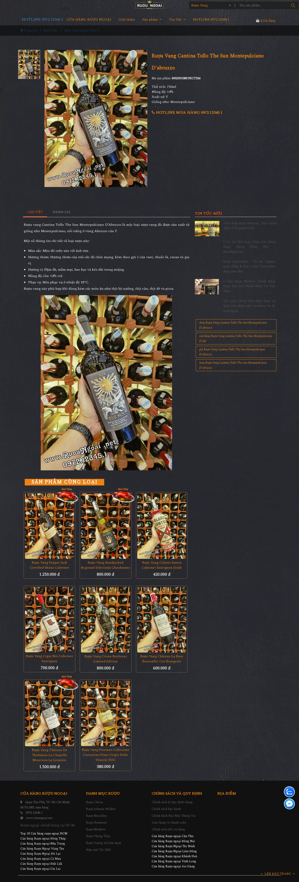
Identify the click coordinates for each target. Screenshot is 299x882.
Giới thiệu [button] (127, 19)
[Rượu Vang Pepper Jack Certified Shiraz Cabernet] (49, 526)
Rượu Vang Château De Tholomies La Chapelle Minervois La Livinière (49, 755)
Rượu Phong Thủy (98, 836)
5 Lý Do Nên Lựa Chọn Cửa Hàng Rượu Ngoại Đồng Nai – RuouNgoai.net (249, 247)
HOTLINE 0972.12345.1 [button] (211, 19)
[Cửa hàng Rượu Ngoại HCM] (149, 4)
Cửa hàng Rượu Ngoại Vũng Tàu (42, 848)
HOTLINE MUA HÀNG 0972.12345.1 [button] (188, 112)
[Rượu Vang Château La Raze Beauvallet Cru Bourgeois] (161, 620)
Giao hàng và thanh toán (169, 822)
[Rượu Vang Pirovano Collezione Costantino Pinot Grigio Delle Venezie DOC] (105, 713)
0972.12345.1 (34, 812)
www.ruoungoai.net (39, 818)
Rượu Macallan (96, 815)
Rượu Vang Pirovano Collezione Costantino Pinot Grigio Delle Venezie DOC (105, 754)
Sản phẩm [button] (150, 19)
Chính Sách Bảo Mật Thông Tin (173, 815)
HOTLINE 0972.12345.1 (42, 19)
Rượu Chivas (94, 802)
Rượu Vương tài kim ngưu (103, 843)
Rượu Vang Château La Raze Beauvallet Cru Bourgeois (161, 659)
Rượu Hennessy (96, 822)
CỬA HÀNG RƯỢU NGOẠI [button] (89, 19)
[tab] (35, 212)
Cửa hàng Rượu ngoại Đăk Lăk (41, 863)
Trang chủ (30, 30)
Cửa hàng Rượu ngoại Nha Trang (42, 843)
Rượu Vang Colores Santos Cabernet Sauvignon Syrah (162, 565)
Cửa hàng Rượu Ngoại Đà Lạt (40, 853)
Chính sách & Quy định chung (172, 802)
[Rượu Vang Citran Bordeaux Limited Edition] (105, 620)
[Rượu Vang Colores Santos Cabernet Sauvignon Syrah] (161, 526)
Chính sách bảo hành (166, 809)
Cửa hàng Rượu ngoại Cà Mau (40, 858)
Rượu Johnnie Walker (101, 809)
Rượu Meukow (96, 829)
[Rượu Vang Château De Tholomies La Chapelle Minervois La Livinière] (49, 713)
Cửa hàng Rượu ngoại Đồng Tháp (43, 838)
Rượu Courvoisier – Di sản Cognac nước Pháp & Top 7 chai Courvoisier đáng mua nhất (249, 266)
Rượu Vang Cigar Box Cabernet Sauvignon (49, 659)
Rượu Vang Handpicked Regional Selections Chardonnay (105, 565)
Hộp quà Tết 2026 (98, 849)
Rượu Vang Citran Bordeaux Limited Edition (105, 659)
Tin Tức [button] (176, 19)
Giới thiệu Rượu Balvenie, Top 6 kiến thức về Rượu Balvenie (250, 225)
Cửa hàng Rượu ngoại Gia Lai (40, 868)
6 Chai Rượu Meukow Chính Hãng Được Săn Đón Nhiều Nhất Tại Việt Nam (249, 286)
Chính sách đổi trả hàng (168, 829)
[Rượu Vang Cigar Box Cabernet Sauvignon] (49, 619)
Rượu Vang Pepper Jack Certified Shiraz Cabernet (49, 565)
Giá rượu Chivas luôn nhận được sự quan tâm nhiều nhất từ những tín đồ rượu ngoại (249, 306)
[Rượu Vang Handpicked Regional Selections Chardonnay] (105, 526)
